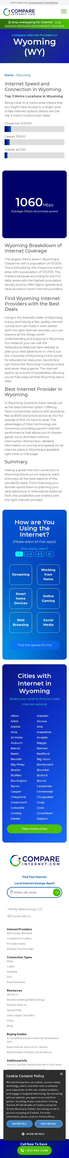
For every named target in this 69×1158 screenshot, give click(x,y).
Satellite (12, 971)
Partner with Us (21, 916)
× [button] (61, 1074)
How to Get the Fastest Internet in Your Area (34, 1064)
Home (9, 75)
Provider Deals (16, 943)
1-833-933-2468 (36, 1150)
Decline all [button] (48, 1123)
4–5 (39, 554)
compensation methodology (43, 2)
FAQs (10, 1020)
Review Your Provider (20, 948)
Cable (10, 966)
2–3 (29, 554)
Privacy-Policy (46, 1116)
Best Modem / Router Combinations (29, 1052)
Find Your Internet (34, 876)
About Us (12, 994)
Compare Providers (19, 938)
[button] (34, 1134)
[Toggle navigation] (64, 11)
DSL (9, 976)
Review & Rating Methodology (26, 999)
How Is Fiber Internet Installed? (26, 1069)
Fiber (10, 961)
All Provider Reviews (19, 933)
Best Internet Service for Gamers (27, 1046)
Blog (10, 1025)
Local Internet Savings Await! (35, 883)
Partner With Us (16, 1004)
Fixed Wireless (16, 982)
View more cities (34, 829)
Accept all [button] (19, 1123)
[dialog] (34, 1105)
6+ (50, 554)
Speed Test (14, 1010)
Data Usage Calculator (21, 1015)
